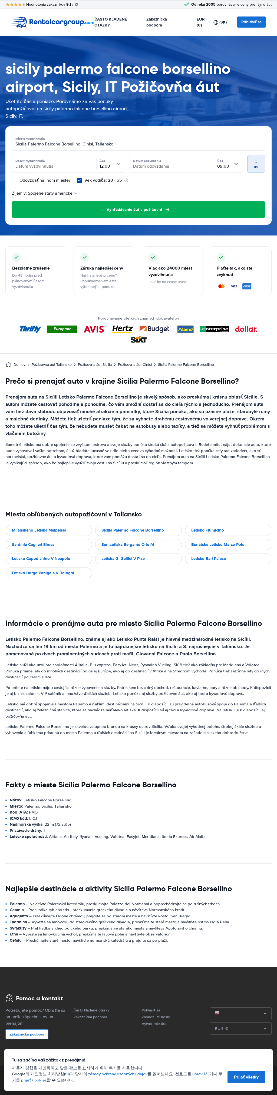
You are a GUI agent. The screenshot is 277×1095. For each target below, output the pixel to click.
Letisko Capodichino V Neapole (41, 559)
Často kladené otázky (91, 1010)
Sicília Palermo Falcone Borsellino (132, 530)
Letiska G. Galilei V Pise (123, 559)
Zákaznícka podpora (156, 22)
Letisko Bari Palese (208, 559)
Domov (19, 364)
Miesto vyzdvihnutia (30, 138)
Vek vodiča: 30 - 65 (103, 180)
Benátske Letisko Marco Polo (218, 545)
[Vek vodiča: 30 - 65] (79, 180)
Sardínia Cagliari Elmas (33, 545)
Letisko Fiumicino (207, 530)
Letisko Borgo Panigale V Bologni (43, 573)
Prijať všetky (246, 1077)
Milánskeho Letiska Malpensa (39, 530)
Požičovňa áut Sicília (95, 364)
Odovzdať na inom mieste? (44, 180)
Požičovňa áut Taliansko (52, 364)
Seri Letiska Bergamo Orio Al (127, 545)
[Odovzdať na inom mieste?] (14, 180)
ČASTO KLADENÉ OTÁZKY (110, 22)
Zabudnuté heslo (156, 1017)
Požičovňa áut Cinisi (135, 364)
